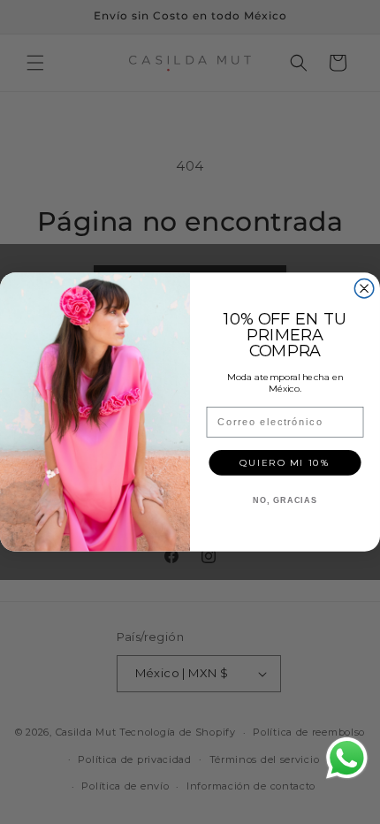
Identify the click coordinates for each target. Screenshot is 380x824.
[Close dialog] (364, 289)
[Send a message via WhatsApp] (347, 758)
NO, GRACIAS (285, 500)
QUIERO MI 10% (284, 463)
